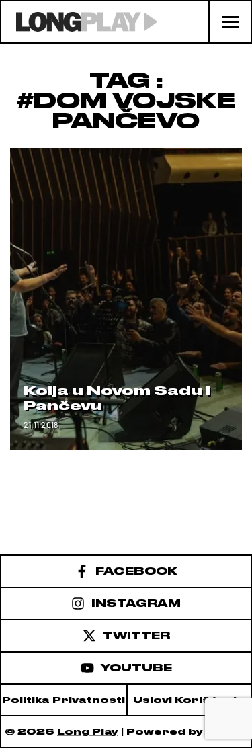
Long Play (87, 731)
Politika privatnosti (63, 700)
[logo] (79, 22)
